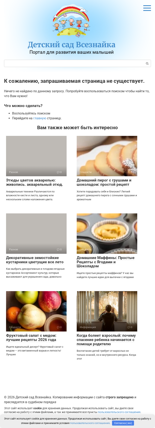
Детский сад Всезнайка (71, 44)
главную (39, 118)
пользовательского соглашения (119, 412)
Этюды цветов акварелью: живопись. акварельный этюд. (34, 182)
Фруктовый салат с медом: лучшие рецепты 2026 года (31, 337)
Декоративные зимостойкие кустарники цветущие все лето (35, 259)
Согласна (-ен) (123, 423)
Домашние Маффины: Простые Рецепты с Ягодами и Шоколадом (105, 262)
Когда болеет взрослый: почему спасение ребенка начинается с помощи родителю (106, 339)
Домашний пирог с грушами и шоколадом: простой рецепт (104, 182)
